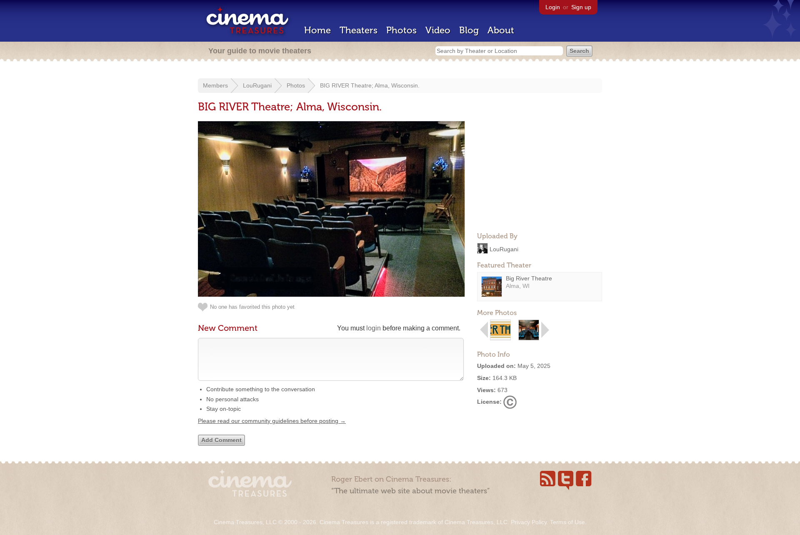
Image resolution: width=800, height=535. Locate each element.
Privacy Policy (529, 522)
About (501, 30)
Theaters (359, 30)
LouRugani (257, 85)
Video (437, 30)
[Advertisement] (539, 173)
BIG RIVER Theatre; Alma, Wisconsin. (370, 85)
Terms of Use (567, 522)
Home (317, 30)
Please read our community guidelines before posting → (272, 421)
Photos (401, 30)
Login (552, 7)
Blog (469, 30)
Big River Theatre (529, 278)
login (373, 328)
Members (215, 85)
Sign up (581, 7)
